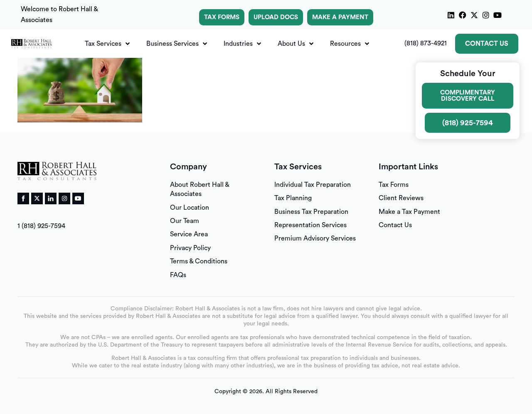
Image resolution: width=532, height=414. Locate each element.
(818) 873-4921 (425, 43)
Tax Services (103, 43)
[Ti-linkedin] (51, 198)
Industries (238, 43)
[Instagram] (486, 15)
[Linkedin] (451, 15)
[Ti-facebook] (23, 198)
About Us (291, 43)
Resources (345, 43)
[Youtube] (497, 15)
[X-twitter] (474, 15)
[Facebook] (462, 15)
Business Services (172, 43)
